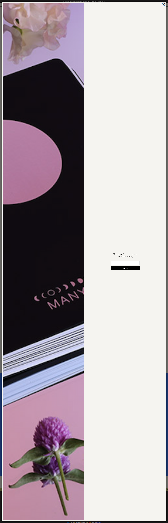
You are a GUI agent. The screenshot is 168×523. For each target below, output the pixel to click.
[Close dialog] (164, 4)
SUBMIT (125, 268)
